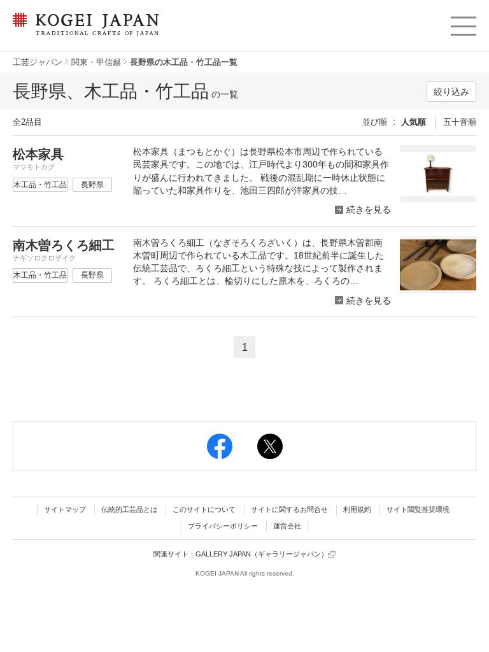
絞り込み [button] (451, 92)
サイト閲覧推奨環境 (418, 509)
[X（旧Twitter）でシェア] (270, 446)
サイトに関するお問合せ (289, 509)
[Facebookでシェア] (219, 446)
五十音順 (459, 122)
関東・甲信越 (96, 62)
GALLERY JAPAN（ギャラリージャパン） (261, 554)
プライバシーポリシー (223, 526)
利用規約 (357, 509)
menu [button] (463, 23)
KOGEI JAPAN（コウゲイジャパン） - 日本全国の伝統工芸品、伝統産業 (84, 32)
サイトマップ (65, 509)
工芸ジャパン (37, 62)
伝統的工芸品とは (129, 509)
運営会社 (287, 526)
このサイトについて (204, 509)
